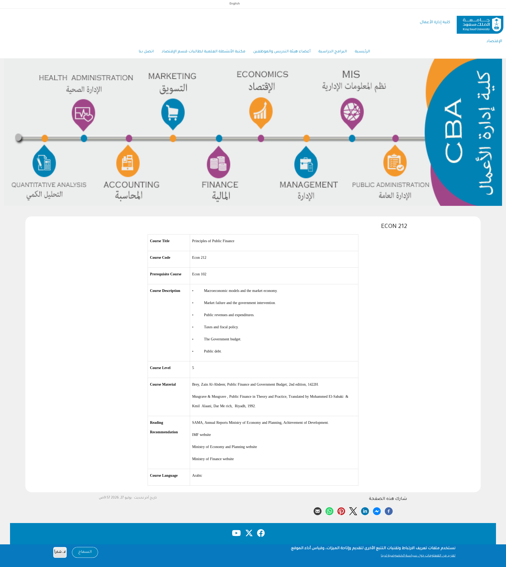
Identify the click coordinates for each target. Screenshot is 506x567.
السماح (85, 552)
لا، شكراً (60, 552)
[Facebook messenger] (377, 510)
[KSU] (480, 23)
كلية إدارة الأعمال (435, 22)
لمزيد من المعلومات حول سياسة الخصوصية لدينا (418, 556)
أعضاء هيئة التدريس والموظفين (281, 52)
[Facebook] (389, 510)
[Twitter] (353, 510)
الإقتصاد (494, 41)
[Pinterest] (341, 510)
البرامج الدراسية (332, 52)
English (235, 4)
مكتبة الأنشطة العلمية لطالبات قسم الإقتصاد (203, 52)
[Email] (318, 510)
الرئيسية (362, 52)
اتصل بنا (146, 52)
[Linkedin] (365, 510)
